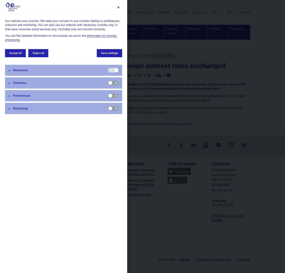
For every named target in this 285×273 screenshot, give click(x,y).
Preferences (21, 95)
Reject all (38, 53)
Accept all (15, 53)
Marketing (20, 108)
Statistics (20, 83)
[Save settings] (118, 7)
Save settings (109, 53)
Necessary (20, 70)
